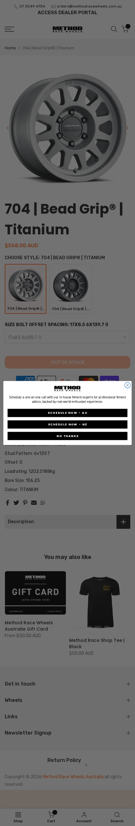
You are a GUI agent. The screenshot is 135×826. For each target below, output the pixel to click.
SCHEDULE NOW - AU (67, 413)
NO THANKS (67, 436)
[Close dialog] (127, 385)
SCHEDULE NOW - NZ (67, 424)
